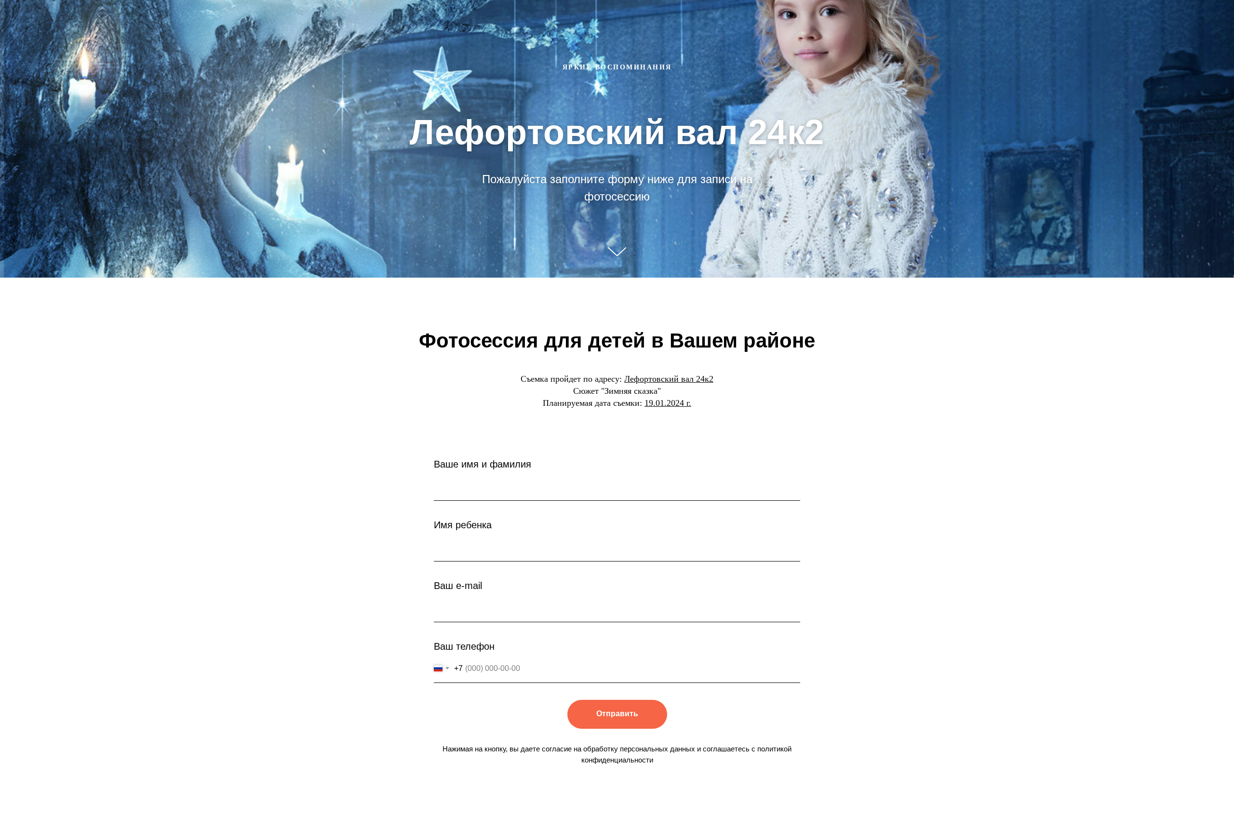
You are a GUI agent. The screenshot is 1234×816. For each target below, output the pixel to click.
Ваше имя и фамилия (482, 464)
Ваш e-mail (458, 585)
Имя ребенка (463, 525)
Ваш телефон (464, 646)
